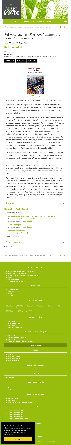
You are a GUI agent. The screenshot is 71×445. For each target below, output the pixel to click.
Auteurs (10, 354)
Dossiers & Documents (15, 369)
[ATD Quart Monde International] (9, 306)
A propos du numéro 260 (15, 411)
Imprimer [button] (10, 60)
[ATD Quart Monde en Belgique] (40, 306)
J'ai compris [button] (18, 439)
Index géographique (14, 358)
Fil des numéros (13, 289)
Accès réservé (51, 441)
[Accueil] (15, 21)
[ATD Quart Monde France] (30, 306)
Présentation (28, 22)
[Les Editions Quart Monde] (19, 306)
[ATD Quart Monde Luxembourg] (9, 311)
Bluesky (10, 293)
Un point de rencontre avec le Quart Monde (21, 271)
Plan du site (35, 439)
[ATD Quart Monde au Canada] (50, 306)
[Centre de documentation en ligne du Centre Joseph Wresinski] (30, 311)
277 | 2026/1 (28, 221)
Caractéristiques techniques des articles (20, 402)
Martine (15, 47)
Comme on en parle (14, 225)
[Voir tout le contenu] (56, 21)
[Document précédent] (61, 27)
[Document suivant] (65, 27)
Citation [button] (21, 60)
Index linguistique (13, 360)
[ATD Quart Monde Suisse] (61, 306)
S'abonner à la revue (14, 386)
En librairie (11, 390)
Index (49, 22)
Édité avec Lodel (40, 441)
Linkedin (10, 295)
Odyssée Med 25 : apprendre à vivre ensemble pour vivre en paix (31, 216)
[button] (20, 21)
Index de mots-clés (14, 356)
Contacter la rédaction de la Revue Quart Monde (23, 275)
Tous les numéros (35, 345)
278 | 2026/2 (28, 227)
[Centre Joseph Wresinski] (19, 311)
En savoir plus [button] (9, 434)
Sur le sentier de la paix (16, 230)
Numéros (40, 22)
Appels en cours (13, 398)
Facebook (11, 291)
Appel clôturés (12, 400)
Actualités (11, 377)
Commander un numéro (15, 388)
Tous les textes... (14, 237)
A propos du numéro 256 (15, 414)
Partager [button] (32, 60)
